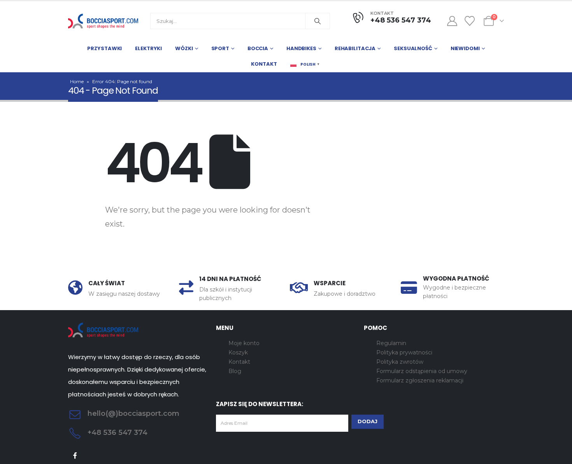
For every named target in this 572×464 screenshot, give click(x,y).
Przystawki (104, 48)
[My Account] (452, 21)
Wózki (184, 48)
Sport (220, 48)
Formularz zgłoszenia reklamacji (419, 380)
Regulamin (391, 343)
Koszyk (238, 352)
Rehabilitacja (355, 48)
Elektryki (148, 48)
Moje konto (244, 343)
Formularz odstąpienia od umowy (421, 371)
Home (77, 81)
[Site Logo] (103, 21)
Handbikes (301, 48)
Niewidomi (465, 48)
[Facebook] (75, 455)
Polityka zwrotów (399, 361)
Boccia (257, 48)
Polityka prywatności (404, 352)
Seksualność (413, 48)
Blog (234, 371)
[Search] (317, 21)
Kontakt (264, 64)
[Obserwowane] (470, 21)
